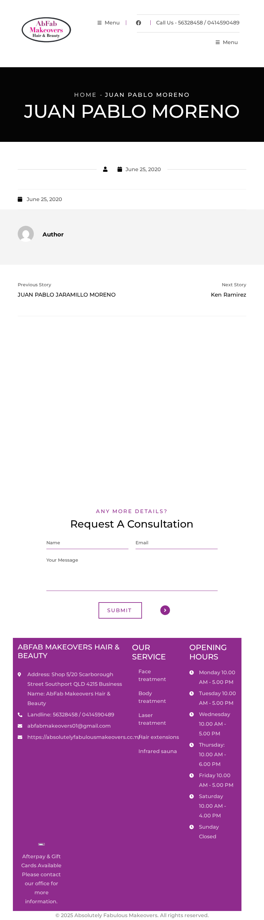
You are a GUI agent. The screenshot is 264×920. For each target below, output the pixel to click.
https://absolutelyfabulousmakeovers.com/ (83, 737)
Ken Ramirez (228, 294)
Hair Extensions (158, 737)
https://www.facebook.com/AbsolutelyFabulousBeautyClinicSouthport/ (138, 23)
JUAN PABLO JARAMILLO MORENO (67, 294)
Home (85, 94)
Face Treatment (152, 675)
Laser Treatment (152, 719)
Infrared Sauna (157, 751)
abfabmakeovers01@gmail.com (69, 726)
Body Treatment (152, 697)
